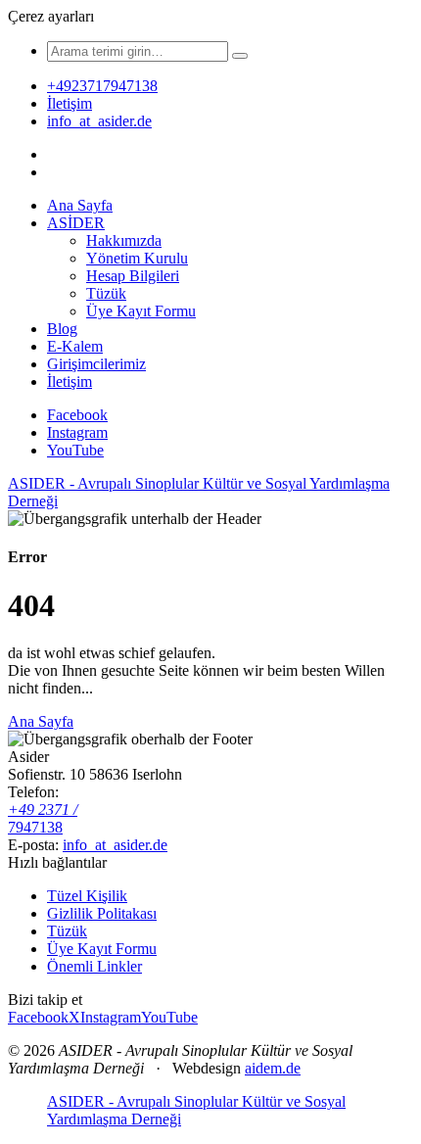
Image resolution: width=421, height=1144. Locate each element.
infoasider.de (115, 844)
